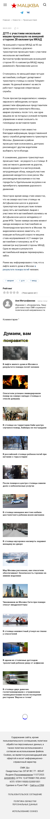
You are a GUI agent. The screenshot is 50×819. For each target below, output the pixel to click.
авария (10, 281)
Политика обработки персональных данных (25, 803)
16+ (28, 767)
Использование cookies (25, 811)
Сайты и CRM (37, 785)
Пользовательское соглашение (25, 794)
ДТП (23, 281)
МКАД (34, 281)
